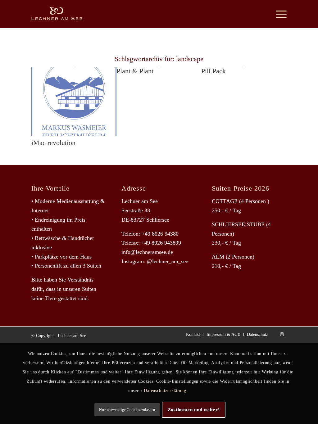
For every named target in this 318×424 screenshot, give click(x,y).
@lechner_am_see (167, 261)
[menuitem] (279, 14)
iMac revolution (53, 143)
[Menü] (279, 14)
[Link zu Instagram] (282, 334)
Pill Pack (213, 71)
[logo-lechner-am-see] (61, 14)
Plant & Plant (134, 71)
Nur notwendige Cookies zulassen (127, 410)
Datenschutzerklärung (165, 390)
